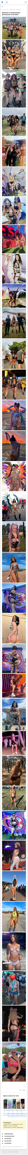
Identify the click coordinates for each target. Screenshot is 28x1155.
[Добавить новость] (14, 2)
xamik (13, 9)
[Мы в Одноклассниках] (14, 1152)
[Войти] (6, 2)
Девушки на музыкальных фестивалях (5, 1113)
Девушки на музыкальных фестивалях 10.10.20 (14, 1113)
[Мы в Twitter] (6, 1152)
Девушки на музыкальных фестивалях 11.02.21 (18, 1113)
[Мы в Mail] (17, 1152)
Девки (19, 9)
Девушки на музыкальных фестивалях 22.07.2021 (23, 1113)
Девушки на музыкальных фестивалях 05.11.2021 (10, 1113)
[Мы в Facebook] (9, 1152)
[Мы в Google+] (11, 1152)
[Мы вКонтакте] (3, 1152)
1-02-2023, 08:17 (6, 9)
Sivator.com (10, 1146)
